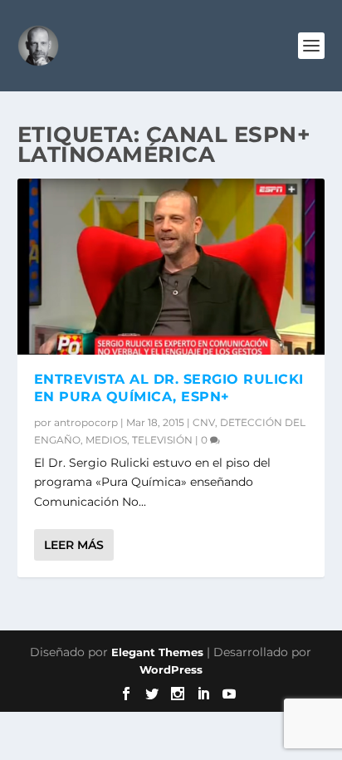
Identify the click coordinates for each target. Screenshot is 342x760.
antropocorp (86, 422)
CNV (204, 422)
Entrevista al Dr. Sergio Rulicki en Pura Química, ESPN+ (169, 388)
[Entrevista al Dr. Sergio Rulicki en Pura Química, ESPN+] (171, 267)
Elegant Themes (157, 652)
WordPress (171, 669)
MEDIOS (106, 440)
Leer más (74, 544)
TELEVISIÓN (162, 440)
